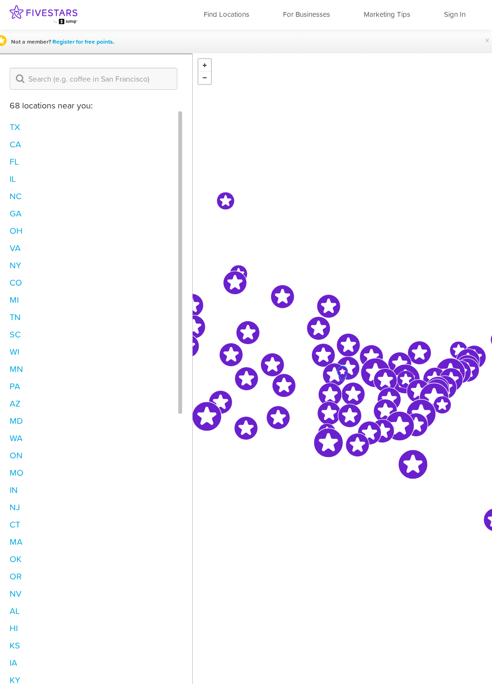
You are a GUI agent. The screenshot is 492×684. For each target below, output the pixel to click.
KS (15, 645)
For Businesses (306, 14)
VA (15, 247)
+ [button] (204, 65)
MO (17, 472)
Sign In (455, 14)
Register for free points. (83, 41)
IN (14, 489)
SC (15, 334)
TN (15, 317)
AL (15, 610)
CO (16, 282)
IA (13, 662)
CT (15, 524)
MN (16, 368)
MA (16, 541)
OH (16, 230)
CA (15, 144)
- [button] (204, 78)
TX (15, 126)
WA (16, 438)
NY (15, 265)
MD (16, 420)
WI (14, 351)
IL (13, 178)
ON (16, 455)
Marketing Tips (387, 14)
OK (16, 558)
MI (14, 299)
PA (15, 386)
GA (16, 213)
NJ (15, 507)
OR (16, 576)
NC (16, 196)
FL (14, 161)
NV (16, 593)
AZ (15, 403)
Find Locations (226, 14)
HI (14, 628)
